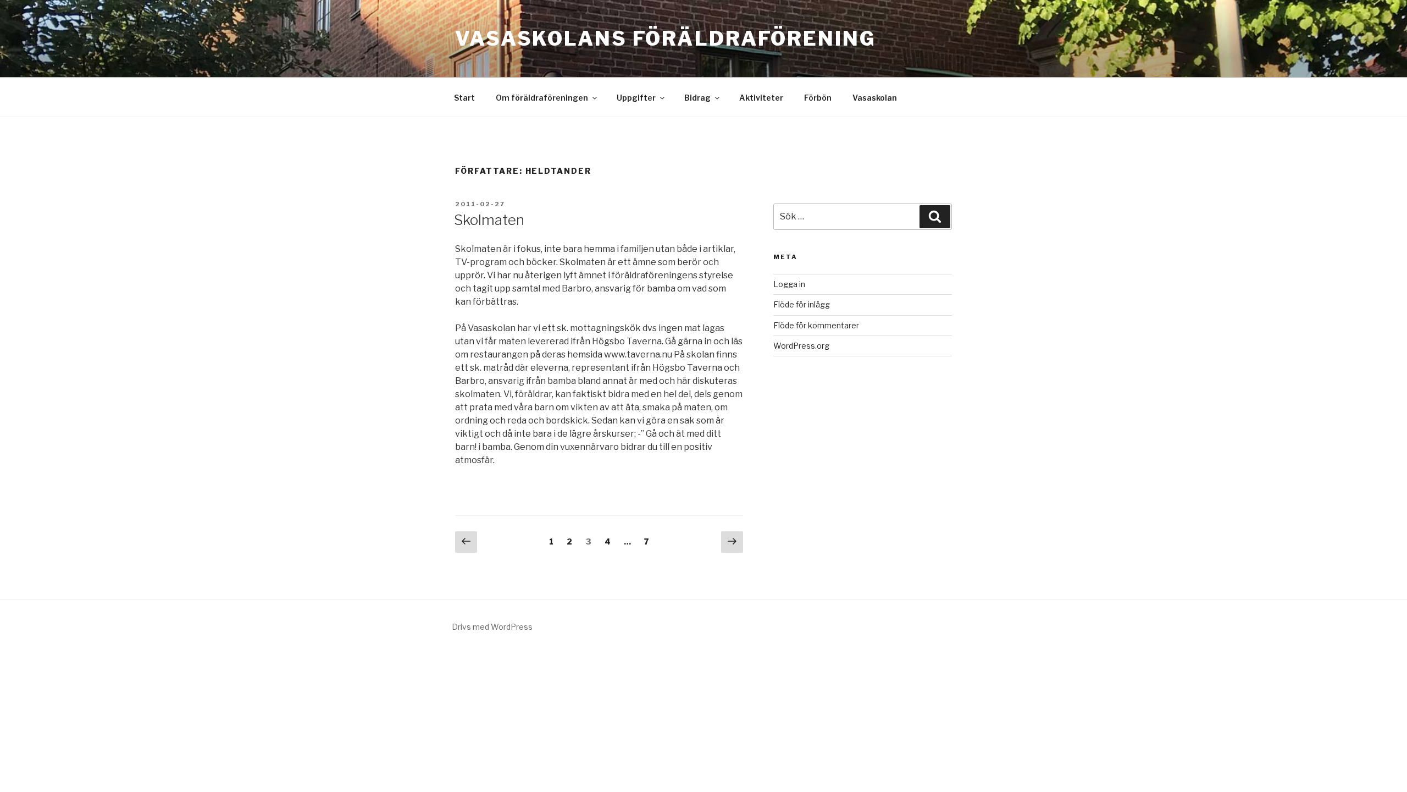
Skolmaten (489, 219)
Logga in (789, 284)
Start (464, 97)
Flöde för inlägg (801, 304)
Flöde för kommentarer (816, 325)
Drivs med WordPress (492, 626)
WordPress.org (801, 345)
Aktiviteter (761, 97)
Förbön (818, 97)
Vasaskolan (874, 97)
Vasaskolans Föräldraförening (665, 38)
